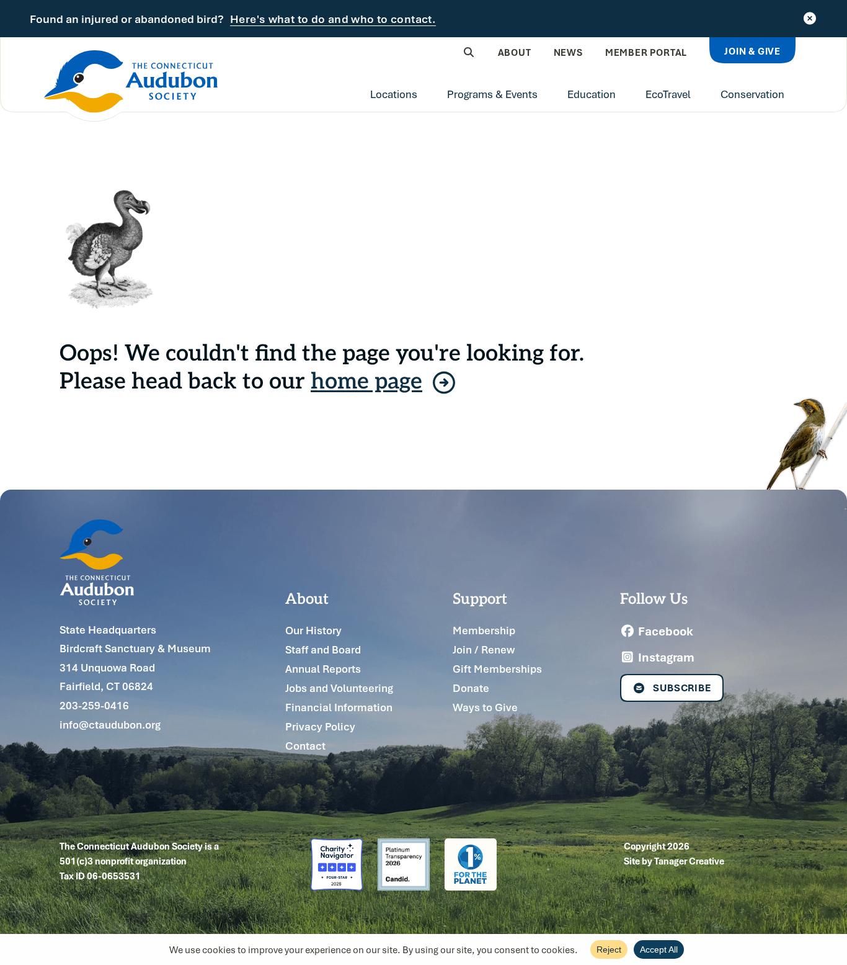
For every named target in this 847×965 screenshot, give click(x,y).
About (514, 52)
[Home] (131, 86)
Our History (313, 630)
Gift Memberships (497, 669)
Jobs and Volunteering (339, 688)
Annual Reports (323, 669)
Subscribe (682, 687)
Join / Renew (484, 649)
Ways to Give (485, 707)
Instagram (665, 657)
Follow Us (654, 597)
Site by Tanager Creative (674, 861)
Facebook (664, 631)
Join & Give (752, 51)
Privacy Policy (320, 726)
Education (591, 93)
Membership (484, 630)
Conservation (752, 93)
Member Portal (646, 52)
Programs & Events (492, 93)
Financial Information (338, 707)
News (568, 52)
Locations (393, 93)
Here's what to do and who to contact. (333, 19)
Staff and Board (323, 649)
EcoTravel (668, 93)
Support (480, 597)
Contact (305, 745)
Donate (471, 688)
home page (366, 379)
